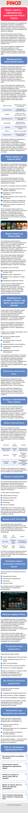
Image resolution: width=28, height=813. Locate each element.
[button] (25, 690)
